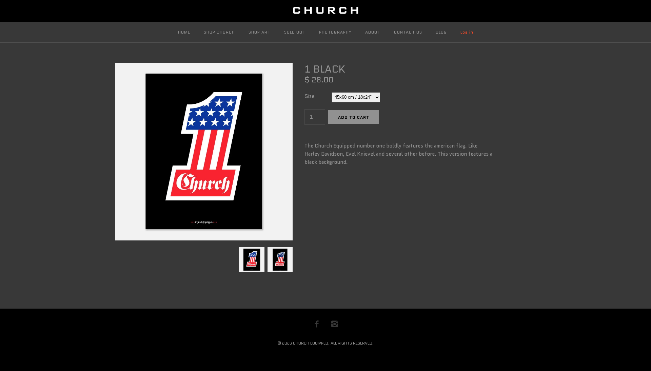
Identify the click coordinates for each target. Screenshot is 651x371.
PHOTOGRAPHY (335, 32)
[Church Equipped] (325, 11)
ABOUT (372, 32)
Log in (466, 32)
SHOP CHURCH (219, 32)
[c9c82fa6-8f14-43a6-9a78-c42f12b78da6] (204, 67)
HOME (184, 32)
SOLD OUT (294, 32)
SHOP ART (260, 32)
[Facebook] (317, 324)
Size (309, 96)
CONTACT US (408, 32)
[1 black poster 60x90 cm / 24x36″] (279, 251)
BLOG (441, 32)
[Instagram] (335, 324)
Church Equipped (310, 343)
